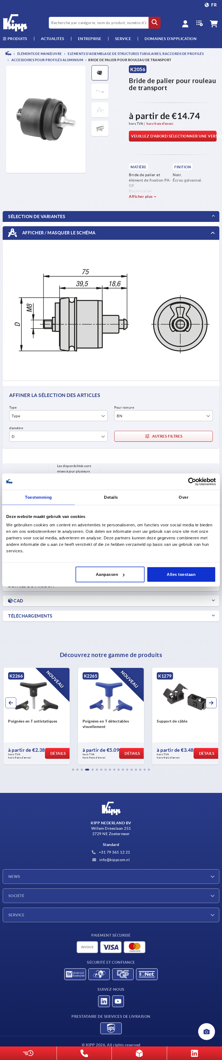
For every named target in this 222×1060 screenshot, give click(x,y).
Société (16, 896)
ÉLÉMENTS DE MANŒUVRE (39, 53)
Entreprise (90, 39)
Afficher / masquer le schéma (58, 232)
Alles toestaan (181, 574)
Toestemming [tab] (38, 497)
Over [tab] (183, 497)
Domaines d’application (171, 39)
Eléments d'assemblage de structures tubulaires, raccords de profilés (135, 53)
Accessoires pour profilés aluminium (47, 60)
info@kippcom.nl (114, 860)
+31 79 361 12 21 (114, 852)
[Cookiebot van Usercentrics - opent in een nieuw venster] (192, 481)
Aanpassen (107, 574)
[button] (73, 770)
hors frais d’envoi (159, 123)
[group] (37, 716)
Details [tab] (111, 497)
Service (16, 915)
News (14, 876)
